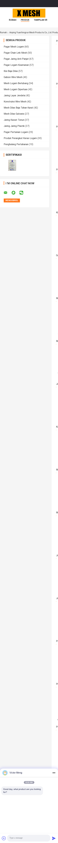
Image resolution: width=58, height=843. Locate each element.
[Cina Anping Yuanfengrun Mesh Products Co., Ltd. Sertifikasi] (12, 165)
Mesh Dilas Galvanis (14, 113)
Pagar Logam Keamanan (16, 65)
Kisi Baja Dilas (11, 71)
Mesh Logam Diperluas (16, 89)
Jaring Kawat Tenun (14, 119)
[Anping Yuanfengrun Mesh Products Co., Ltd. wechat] (23, 193)
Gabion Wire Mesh (13, 77)
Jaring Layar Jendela (14, 95)
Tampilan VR (40, 20)
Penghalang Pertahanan (16, 144)
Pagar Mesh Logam (14, 46)
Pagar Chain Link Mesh (15, 52)
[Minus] (54, 773)
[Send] (53, 838)
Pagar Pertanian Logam (16, 132)
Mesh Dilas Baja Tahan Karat (18, 107)
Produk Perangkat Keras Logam (20, 138)
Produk (25, 20)
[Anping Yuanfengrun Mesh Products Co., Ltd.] (29, 13)
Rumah (12, 20)
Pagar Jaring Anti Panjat (16, 58)
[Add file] (4, 838)
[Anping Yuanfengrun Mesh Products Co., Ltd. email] (7, 193)
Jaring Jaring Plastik (14, 126)
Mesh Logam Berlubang (16, 83)
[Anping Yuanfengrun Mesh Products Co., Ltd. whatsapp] (15, 193)
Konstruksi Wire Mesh (15, 101)
